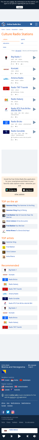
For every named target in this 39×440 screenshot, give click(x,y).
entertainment (15, 114)
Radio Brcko (13, 279)
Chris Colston (11, 252)
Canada (7, 390)
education (6, 43)
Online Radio (13, 366)
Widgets (21, 422)
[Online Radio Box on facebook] (3, 411)
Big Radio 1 (13, 270)
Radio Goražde (14, 298)
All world (18, 51)
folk (12, 101)
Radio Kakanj (13, 284)
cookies (12, 2)
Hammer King (11, 242)
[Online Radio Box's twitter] (7, 411)
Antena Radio (13, 294)
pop (12, 113)
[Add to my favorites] (4, 436)
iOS (18, 397)
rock (12, 133)
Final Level (10, 419)
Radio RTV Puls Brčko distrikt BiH (20, 303)
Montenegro (26, 380)
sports (23, 39)
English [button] (30, 367)
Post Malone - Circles (18, 92)
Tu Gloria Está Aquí (17, 230)
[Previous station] (11, 436)
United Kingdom (23, 386)
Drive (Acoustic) (17, 221)
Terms (3, 422)
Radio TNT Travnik (15, 289)
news (4, 47)
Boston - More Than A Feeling (20, 61)
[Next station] (27, 436)
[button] (19, 436)
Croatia (7, 380)
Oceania (9, 406)
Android (12, 397)
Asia (8, 403)
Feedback (14, 422)
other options (19, 194)
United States (9, 386)
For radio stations (29, 422)
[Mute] (35, 436)
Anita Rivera (10, 256)
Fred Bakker (10, 247)
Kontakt (11, 275)
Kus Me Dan (15, 226)
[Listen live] (34, 57)
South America (25, 403)
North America (15, 403)
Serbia (16, 380)
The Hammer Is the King (20, 205)
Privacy (8, 422)
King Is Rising (16, 210)
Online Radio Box (14, 24)
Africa (3, 403)
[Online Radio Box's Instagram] (12, 412)
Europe (4, 406)
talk (22, 43)
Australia (17, 390)
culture (5, 39)
